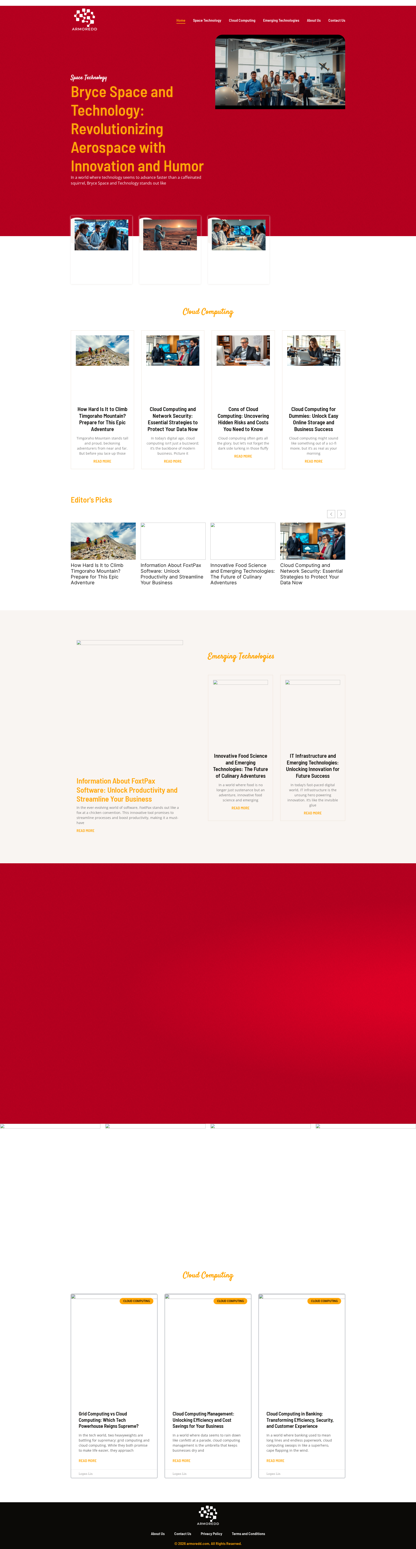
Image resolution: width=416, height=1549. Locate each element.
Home (180, 20)
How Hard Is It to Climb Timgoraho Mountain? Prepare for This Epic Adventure (102, 419)
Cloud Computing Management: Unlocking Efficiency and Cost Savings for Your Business (203, 1419)
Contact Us (336, 20)
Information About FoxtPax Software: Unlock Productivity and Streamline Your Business (172, 573)
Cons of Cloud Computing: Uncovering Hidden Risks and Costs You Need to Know (243, 419)
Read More (102, 461)
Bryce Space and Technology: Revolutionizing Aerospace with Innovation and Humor (137, 128)
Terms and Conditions (248, 1533)
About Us (314, 20)
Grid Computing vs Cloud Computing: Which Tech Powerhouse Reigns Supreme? (109, 1419)
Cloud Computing (242, 20)
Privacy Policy (211, 1533)
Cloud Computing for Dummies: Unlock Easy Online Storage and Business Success (313, 419)
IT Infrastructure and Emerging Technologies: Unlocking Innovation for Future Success (312, 765)
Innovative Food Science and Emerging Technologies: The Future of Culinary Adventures (242, 573)
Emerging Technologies (281, 20)
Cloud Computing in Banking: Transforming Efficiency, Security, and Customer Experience (300, 1419)
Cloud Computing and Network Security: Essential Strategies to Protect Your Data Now (173, 419)
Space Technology (207, 20)
